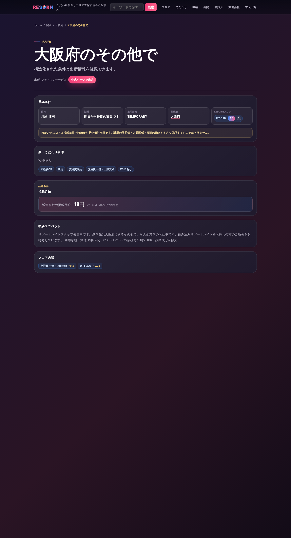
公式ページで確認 (82, 79)
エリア (166, 7)
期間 (206, 7)
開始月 (219, 7)
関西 (48, 25)
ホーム (38, 25)
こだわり (181, 7)
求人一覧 (250, 7)
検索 (151, 7)
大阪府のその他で (78, 25)
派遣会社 (234, 7)
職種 (195, 7)
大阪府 (59, 25)
